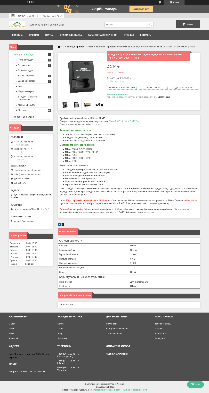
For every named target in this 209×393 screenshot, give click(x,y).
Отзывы (129, 35)
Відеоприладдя (25, 70)
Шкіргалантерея (26, 91)
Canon (12, 324)
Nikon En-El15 (116, 121)
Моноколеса (24, 110)
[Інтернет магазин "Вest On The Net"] (17, 24)
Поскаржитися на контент (108, 390)
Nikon (90, 46)
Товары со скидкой (24, 116)
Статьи (49, 35)
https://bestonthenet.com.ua (27, 170)
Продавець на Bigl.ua (104, 387)
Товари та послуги (24, 54)
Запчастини (160, 333)
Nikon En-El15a (131, 121)
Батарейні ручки (26, 75)
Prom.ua (120, 384)
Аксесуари (160, 338)
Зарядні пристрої (76, 46)
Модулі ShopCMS (26, 105)
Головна (17, 35)
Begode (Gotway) (163, 324)
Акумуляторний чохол (117, 328)
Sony (11, 333)
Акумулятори (24, 65)
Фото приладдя (25, 60)
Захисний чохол (114, 333)
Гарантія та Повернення (102, 35)
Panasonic (14, 338)
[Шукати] (150, 24)
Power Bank (112, 324)
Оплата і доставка (71, 35)
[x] (63, 225)
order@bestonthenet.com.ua (27, 174)
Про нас (34, 35)
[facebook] (59, 225)
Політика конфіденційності (134, 390)
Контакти (145, 35)
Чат (198, 384)
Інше (20, 86)
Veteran (158, 328)
